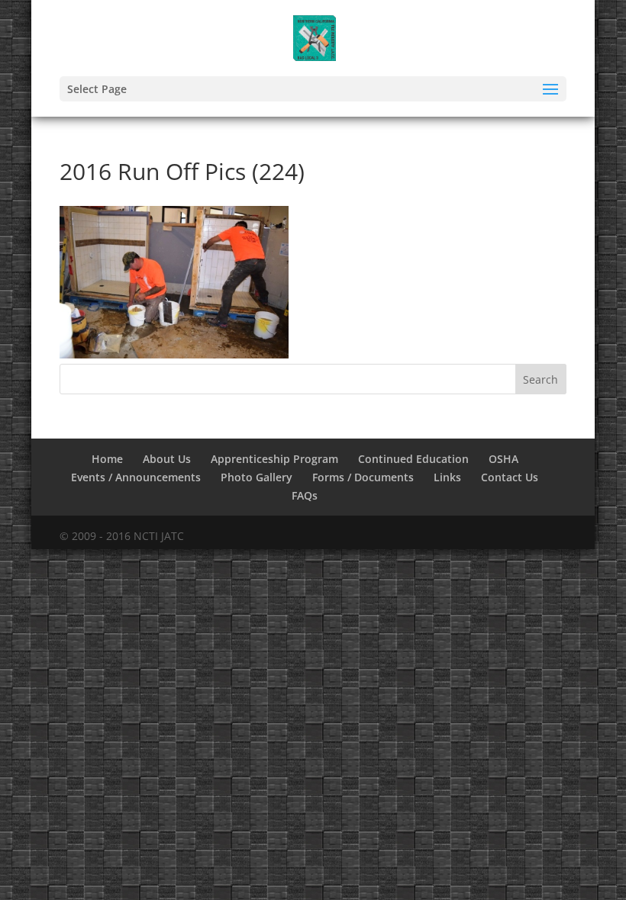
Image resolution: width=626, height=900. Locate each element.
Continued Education (413, 459)
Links (447, 477)
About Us (167, 459)
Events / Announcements (136, 477)
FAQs (305, 495)
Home (107, 459)
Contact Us (509, 477)
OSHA (503, 459)
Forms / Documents (363, 477)
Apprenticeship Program (274, 459)
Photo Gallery (256, 477)
